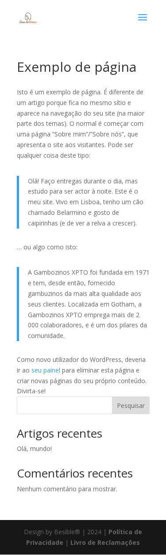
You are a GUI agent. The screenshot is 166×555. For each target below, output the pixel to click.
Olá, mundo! (34, 448)
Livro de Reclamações (105, 542)
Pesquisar (131, 405)
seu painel (45, 370)
